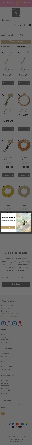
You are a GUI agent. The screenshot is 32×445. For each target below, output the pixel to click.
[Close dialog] (30, 213)
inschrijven (8, 227)
